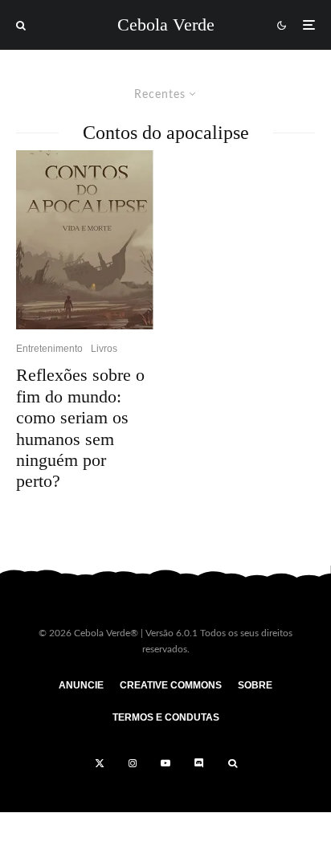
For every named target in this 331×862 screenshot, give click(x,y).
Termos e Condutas (165, 717)
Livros (104, 348)
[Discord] (199, 763)
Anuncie (81, 685)
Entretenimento (49, 348)
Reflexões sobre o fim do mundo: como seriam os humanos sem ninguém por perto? (80, 428)
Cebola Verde (166, 25)
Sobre (255, 685)
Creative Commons (171, 685)
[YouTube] (165, 763)
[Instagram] (132, 763)
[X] (99, 763)
